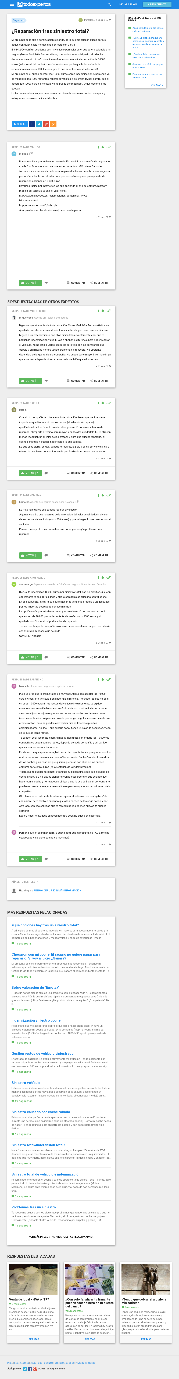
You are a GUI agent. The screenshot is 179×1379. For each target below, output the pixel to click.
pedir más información (66, 890)
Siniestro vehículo (26, 1083)
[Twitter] (24, 1368)
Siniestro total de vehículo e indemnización (46, 1174)
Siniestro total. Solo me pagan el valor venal (148, 66)
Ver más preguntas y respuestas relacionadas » (61, 1236)
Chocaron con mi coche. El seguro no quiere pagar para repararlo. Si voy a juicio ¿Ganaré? (56, 956)
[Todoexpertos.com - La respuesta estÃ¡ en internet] (34, 4)
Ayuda (33, 1363)
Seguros (17, 20)
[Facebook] (29, 1368)
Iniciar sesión (128, 4)
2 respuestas (24, 1101)
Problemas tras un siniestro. (34, 1207)
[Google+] (35, 1368)
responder (41, 890)
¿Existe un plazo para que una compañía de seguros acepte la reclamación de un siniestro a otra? (148, 43)
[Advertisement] (52, 108)
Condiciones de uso (64, 1363)
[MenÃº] (12, 4)
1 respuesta (23, 943)
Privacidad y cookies (85, 1363)
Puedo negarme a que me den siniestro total (148, 76)
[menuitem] (32, 124)
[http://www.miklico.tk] (30, 153)
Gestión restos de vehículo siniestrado (43, 1053)
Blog (40, 1363)
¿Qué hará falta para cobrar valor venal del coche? (146, 56)
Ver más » (157, 85)
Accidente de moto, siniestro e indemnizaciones (148, 30)
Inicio (10, 1363)
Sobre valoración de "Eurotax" (35, 987)
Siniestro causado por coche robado (41, 1112)
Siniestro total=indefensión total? (38, 1145)
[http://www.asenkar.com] (76, 502)
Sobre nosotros (21, 1363)
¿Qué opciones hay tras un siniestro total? (45, 925)
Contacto (48, 1363)
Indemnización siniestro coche (36, 1020)
